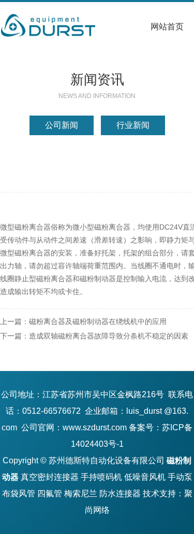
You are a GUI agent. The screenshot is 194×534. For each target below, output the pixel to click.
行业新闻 (133, 125)
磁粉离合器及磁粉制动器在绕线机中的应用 (98, 321)
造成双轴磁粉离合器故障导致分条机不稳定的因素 (108, 336)
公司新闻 (61, 125)
